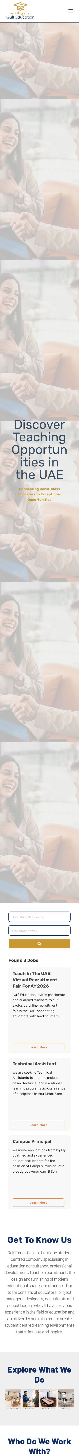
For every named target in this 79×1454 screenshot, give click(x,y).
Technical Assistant (34, 1063)
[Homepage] (20, 18)
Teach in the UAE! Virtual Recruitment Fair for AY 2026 (35, 980)
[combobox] (24, 930)
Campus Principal (32, 1141)
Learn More (38, 1047)
